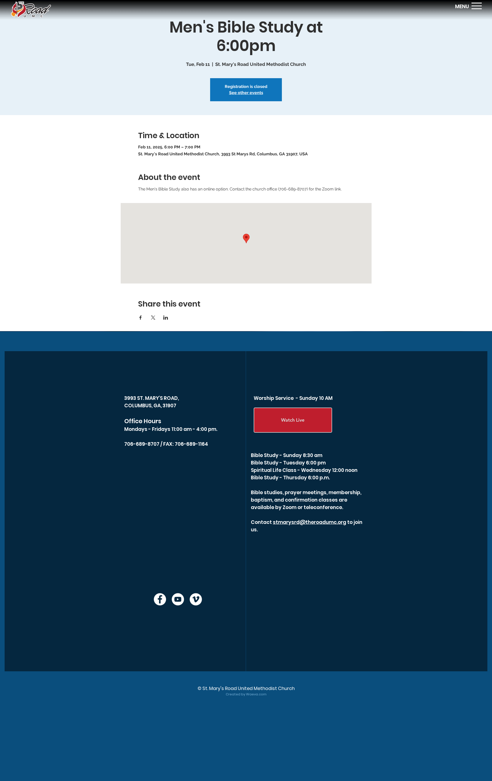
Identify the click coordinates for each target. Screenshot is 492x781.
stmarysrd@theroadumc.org (309, 522)
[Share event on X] (153, 318)
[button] (476, 6)
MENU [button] (462, 6)
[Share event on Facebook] (140, 318)
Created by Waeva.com (246, 694)
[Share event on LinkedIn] (165, 318)
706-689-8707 (141, 444)
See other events (246, 92)
